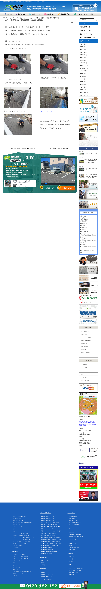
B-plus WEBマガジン (74, 532)
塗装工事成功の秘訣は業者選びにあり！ (22, 522)
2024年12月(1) (84, 89)
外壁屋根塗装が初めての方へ (20, 516)
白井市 (89, 422)
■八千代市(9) (84, 231)
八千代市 (89, 424)
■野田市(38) (83, 223)
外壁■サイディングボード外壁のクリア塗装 (51, 539)
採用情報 (71, 559)
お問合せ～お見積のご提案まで (20, 558)
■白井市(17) (83, 233)
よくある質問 (84, 364)
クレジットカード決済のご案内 (76, 568)
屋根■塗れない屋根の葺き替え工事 (49, 524)
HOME (5, 18)
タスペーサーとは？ (47, 111)
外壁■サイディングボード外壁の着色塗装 (50, 541)
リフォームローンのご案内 (75, 570)
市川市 (84, 424)
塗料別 (42, 563)
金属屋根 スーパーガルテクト (48, 574)
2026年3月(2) (83, 57)
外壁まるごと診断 (17, 526)
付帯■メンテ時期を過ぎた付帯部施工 (49, 551)
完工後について (17, 565)
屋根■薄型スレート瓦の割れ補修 (48, 533)
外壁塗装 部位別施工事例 (47, 516)
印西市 (80, 424)
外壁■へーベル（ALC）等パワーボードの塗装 (51, 543)
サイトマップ (84, 377)
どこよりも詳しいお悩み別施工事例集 (50, 522)
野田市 (80, 422)
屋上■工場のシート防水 (46, 547)
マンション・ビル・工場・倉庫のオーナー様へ (24, 537)
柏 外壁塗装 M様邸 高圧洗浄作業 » (59, 148)
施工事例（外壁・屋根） (45, 513)
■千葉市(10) (83, 239)
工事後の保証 (16, 567)
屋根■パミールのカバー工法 (47, 529)
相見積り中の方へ (17, 518)
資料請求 (71, 561)
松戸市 (83, 421)
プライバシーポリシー (86, 380)
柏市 (80, 421)
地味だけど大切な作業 (86, 340)
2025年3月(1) (83, 87)
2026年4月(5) (83, 55)
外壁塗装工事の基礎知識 (19, 554)
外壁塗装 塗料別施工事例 (47, 520)
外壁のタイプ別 (44, 560)
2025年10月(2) (84, 71)
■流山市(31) (83, 221)
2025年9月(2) (83, 73)
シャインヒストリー (85, 30)
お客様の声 (16, 547)
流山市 (87, 421)
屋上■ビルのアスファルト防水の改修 (49, 545)
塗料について (84, 334)
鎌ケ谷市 (85, 422)
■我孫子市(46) (84, 220)
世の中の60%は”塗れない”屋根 (20, 533)
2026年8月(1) (83, 44)
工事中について (17, 563)
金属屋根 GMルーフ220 (47, 576)
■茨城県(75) (83, 244)
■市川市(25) (83, 225)
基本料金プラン (84, 343)
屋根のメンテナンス (18, 573)
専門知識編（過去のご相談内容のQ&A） (22, 571)
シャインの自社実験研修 (74, 524)
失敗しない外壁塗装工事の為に (20, 556)
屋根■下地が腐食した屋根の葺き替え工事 (50, 526)
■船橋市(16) (83, 227)
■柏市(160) (83, 216)
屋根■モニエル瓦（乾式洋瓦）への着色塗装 (51, 531)
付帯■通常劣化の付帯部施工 (47, 549)
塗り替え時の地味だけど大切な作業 (21, 541)
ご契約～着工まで (17, 560)
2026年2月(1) (83, 60)
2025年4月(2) (83, 84)
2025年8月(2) (83, 76)
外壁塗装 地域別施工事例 (47, 518)
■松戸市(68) (83, 218)
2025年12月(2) (84, 65)
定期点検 (15, 569)
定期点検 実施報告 (85, 352)
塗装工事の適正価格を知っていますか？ (22, 535)
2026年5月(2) (83, 52)
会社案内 (83, 374)
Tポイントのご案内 (73, 572)
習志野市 (94, 424)
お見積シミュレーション (19, 531)
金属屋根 (43, 565)
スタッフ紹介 (84, 367)
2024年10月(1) (84, 95)
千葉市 (80, 425)
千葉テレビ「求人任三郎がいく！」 (77, 534)
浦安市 (84, 425)
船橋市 (93, 422)
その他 (14, 575)
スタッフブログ (13, 18)
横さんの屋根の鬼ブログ (74, 522)
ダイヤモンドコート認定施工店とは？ (22, 539)
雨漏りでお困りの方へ (18, 520)
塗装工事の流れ (84, 346)
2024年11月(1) (84, 92)
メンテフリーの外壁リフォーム (88, 337)
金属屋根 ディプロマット (47, 572)
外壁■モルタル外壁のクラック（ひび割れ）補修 (52, 537)
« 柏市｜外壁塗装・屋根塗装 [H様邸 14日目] (22, 148)
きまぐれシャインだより (27, 18)
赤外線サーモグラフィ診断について (21, 543)
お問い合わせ (72, 557)
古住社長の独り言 (85, 27)
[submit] (95, 19)
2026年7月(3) (83, 46)
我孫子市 (92, 421)
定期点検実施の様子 (18, 545)
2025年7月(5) (83, 79)
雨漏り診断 (83, 349)
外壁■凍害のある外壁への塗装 (48, 535)
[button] (41, 183)
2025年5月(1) (83, 81)
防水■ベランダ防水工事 (46, 553)
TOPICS (83, 371)
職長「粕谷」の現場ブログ (87, 37)
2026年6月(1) (83, 49)
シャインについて (85, 331)
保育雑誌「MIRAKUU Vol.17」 (76, 536)
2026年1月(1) (83, 63)
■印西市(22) (83, 229)
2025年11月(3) (84, 68)
